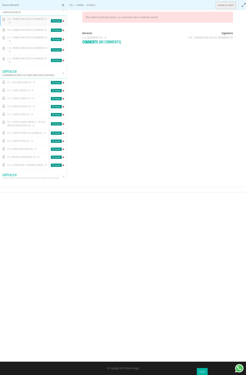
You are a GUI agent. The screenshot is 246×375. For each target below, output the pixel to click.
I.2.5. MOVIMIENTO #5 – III (94, 37)
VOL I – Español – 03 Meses (82, 5)
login (119, 17)
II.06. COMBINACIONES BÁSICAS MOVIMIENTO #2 (210, 37)
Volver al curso (226, 5)
